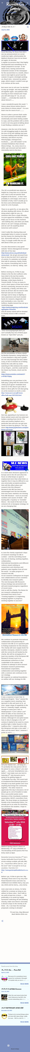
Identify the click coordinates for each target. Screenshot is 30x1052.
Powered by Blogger (16, 1045)
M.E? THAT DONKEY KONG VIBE (12, 1008)
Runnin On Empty (15, 6)
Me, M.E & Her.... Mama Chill (11, 970)
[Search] (28, 3)
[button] (28, 27)
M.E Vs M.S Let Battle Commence (11, 989)
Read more (24, 984)
